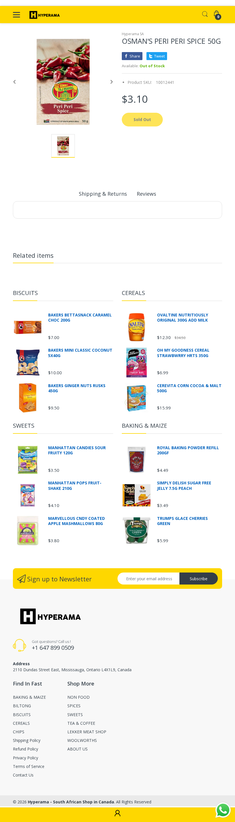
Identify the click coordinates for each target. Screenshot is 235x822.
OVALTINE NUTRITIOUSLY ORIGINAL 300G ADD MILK (182, 317)
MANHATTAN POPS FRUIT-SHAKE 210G (74, 485)
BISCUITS (25, 293)
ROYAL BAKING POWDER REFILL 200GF (188, 450)
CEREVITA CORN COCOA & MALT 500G (189, 388)
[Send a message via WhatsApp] (223, 810)
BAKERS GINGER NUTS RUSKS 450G (76, 388)
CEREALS (133, 293)
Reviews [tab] (146, 193)
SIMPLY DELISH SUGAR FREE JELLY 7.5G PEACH (184, 485)
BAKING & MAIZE (144, 425)
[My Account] (117, 815)
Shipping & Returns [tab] (103, 193)
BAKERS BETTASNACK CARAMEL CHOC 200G (80, 317)
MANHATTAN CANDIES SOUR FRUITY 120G (77, 450)
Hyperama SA (133, 33)
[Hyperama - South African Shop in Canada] (44, 14)
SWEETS (23, 425)
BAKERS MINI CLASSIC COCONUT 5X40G (80, 353)
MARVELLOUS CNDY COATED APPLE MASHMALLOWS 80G (76, 521)
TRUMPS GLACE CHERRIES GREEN (182, 521)
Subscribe (198, 578)
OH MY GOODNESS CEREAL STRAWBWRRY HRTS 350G (183, 353)
